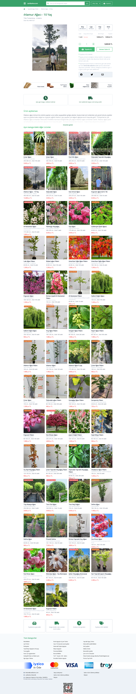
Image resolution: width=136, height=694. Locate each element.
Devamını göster (68, 125)
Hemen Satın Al (104, 49)
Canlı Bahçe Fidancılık (36, 679)
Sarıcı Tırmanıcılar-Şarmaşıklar (61, 644)
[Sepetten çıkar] (80, 44)
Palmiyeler (26, 646)
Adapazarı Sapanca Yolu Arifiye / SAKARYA (36, 677)
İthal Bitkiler (27, 641)
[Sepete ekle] (93, 44)
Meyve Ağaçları (57, 649)
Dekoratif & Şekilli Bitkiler (89, 644)
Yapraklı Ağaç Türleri (33, 9)
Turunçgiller (27, 651)
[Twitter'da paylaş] (95, 74)
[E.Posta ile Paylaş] (106, 74)
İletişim (55, 677)
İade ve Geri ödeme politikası (61, 675)
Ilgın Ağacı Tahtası (28, 658)
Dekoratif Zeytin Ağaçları (59, 646)
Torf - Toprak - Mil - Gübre (60, 656)
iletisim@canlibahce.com (91, 65)
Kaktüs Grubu (86, 649)
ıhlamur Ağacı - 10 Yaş (47, 9)
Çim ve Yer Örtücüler (88, 653)
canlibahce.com (32, 3)
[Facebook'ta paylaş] (85, 74)
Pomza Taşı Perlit (87, 658)
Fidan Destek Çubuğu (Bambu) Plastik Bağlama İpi (96, 656)
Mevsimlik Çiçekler (88, 651)
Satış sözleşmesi (58, 672)
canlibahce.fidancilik (30, 675)
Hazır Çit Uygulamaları (29, 653)
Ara (87, 3)
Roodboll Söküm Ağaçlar (59, 658)
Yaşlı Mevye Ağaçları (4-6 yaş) (31, 649)
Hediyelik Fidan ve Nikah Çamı (31, 656)
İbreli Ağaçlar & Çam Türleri (60, 641)
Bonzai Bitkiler (57, 653)
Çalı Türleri (26, 644)
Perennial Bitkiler (57, 651)
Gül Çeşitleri (86, 646)
